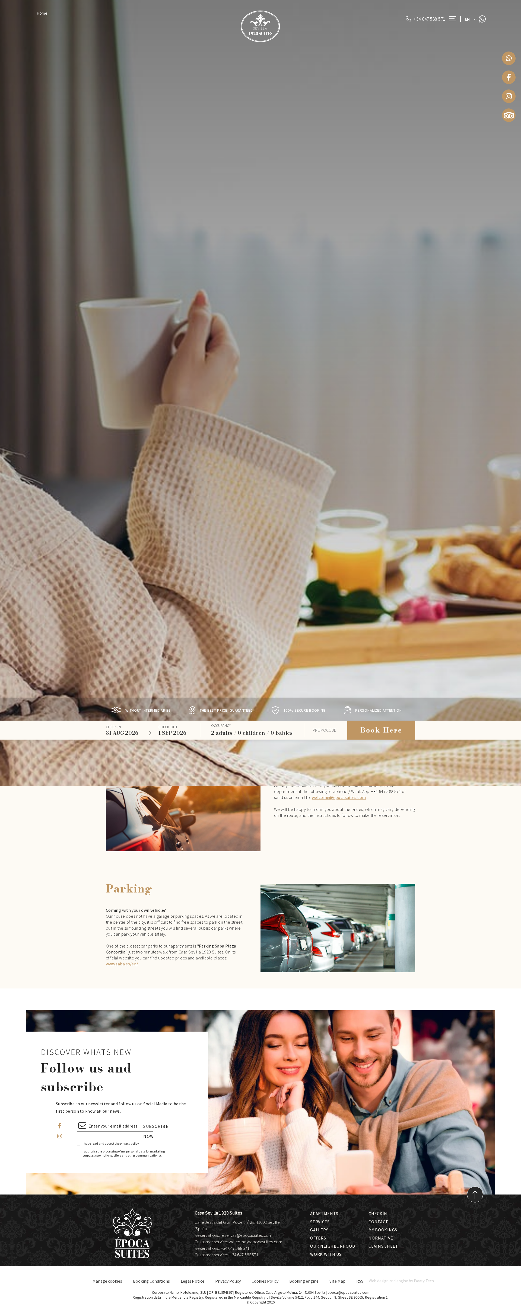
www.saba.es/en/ (122, 964)
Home (42, 13)
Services (320, 1221)
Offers (318, 1238)
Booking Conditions (151, 1281)
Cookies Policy (265, 1281)
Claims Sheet (383, 1246)
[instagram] (509, 96)
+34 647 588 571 (428, 19)
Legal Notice (192, 1281)
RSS (359, 1281)
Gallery (319, 1229)
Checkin (377, 1213)
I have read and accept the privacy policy (110, 1143)
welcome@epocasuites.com (339, 797)
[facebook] (509, 77)
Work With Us (326, 1254)
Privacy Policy (228, 1281)
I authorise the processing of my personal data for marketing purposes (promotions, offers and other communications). (123, 1153)
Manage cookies (107, 1281)
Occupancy (221, 725)
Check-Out (167, 726)
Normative (380, 1238)
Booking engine (304, 1281)
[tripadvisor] (509, 115)
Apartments (324, 1213)
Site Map (337, 1281)
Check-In (113, 726)
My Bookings (382, 1229)
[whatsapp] (509, 58)
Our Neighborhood (332, 1246)
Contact (378, 1221)
